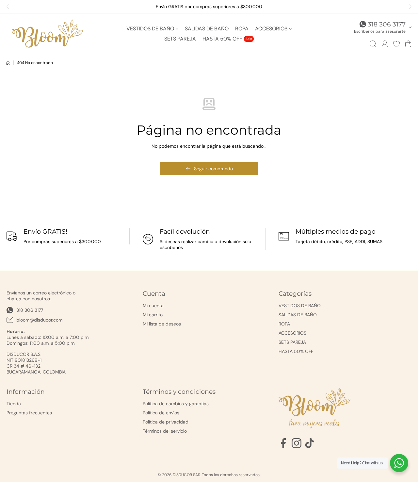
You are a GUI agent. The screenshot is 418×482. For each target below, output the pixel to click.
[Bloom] (47, 34)
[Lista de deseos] (396, 44)
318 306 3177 (387, 24)
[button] (10, 6)
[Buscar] (373, 44)
